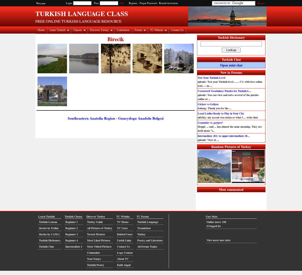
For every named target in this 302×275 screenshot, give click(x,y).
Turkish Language (147, 222)
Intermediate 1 (73, 246)
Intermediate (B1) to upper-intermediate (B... (224, 136)
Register (133, 3)
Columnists (123, 30)
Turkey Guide (95, 222)
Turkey (141, 234)
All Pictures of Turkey (99, 228)
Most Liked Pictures (98, 240)
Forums (236, 72)
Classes (77, 30)
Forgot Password (148, 3)
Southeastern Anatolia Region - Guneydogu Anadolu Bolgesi (116, 118)
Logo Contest (125, 253)
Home (41, 30)
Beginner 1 (71, 222)
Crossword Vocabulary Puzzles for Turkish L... (224, 91)
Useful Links (124, 240)
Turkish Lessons (48, 222)
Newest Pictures (96, 234)
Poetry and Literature (150, 240)
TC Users (122, 228)
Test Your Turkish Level (211, 78)
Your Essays (94, 259)
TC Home (123, 222)
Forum (138, 30)
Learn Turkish (57, 30)
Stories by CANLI (49, 234)
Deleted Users (124, 234)
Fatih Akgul (123, 265)
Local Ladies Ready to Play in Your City (221, 113)
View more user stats (218, 240)
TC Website (156, 30)
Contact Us (177, 30)
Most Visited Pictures (99, 246)
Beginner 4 (71, 240)
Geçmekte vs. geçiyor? (210, 123)
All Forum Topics (147, 246)
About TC (123, 259)
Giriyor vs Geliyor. (208, 104)
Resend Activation (168, 3)
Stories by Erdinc (49, 228)
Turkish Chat (231, 59)
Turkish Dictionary (231, 37)
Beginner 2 (71, 228)
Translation (144, 228)
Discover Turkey (99, 30)
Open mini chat (231, 65)
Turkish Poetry (95, 265)
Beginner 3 (71, 234)
